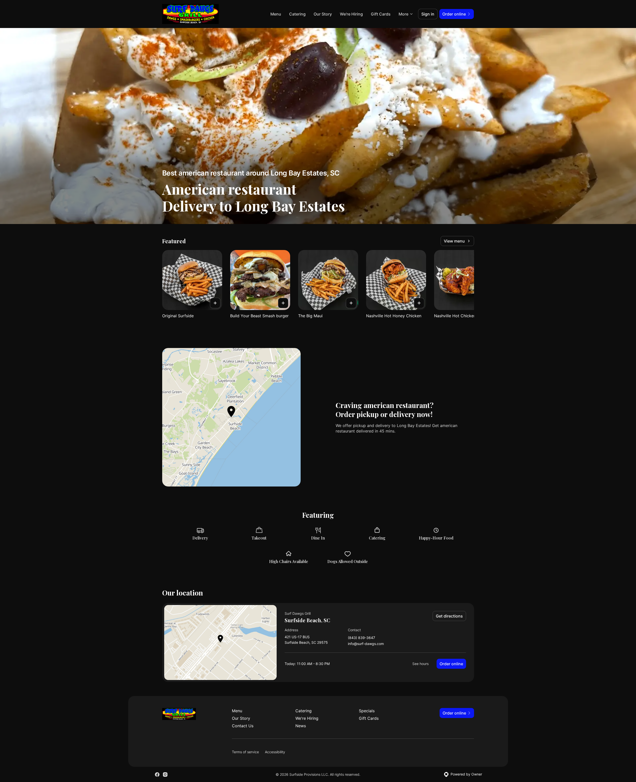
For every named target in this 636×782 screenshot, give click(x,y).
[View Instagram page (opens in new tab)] (165, 775)
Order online (451, 663)
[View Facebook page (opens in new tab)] (157, 775)
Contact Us (242, 725)
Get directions (449, 616)
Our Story (323, 14)
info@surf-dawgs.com (366, 644)
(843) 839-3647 (361, 638)
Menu (275, 14)
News (300, 725)
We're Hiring (351, 14)
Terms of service (245, 752)
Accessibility (275, 752)
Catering (297, 14)
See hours (420, 664)
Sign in (427, 14)
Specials (367, 710)
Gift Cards (381, 14)
